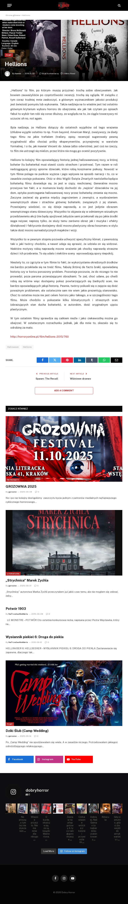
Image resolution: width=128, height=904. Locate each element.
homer (18, 73)
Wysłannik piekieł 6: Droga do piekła (35, 637)
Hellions (27, 347)
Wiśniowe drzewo (80, 378)
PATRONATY (13, 480)
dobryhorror (10, 806)
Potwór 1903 (16, 609)
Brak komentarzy (50, 73)
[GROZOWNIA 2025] (64, 449)
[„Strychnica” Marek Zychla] (64, 543)
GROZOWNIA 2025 (21, 487)
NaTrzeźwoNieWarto (18, 614)
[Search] (119, 5)
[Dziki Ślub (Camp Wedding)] (64, 693)
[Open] (11, 809)
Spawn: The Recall (47, 378)
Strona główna (13, 15)
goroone (12, 492)
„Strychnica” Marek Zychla (27, 580)
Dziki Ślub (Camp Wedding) (27, 731)
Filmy (9, 55)
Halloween (13, 347)
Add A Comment (64, 390)
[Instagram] (14, 812)
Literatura (13, 574)
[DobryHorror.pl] (64, 5)
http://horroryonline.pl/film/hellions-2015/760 (39, 336)
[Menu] (9, 5)
